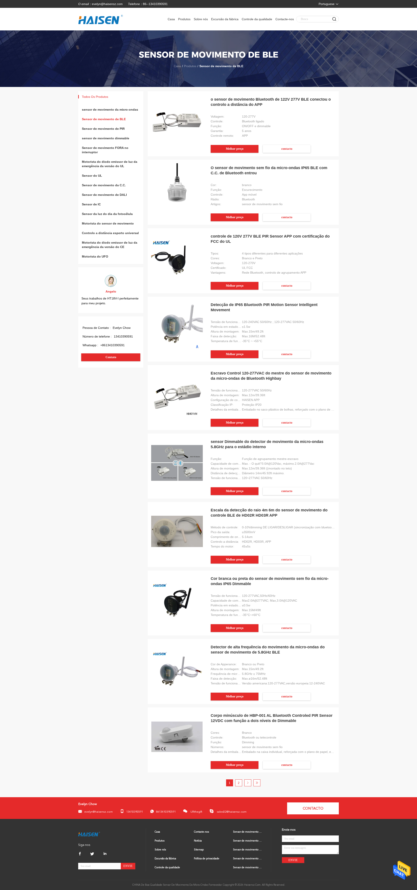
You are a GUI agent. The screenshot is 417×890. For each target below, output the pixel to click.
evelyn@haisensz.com (107, 4)
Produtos (184, 19)
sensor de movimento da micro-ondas (110, 109)
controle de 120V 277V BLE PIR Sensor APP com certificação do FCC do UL (270, 239)
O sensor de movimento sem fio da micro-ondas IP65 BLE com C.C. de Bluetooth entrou (269, 170)
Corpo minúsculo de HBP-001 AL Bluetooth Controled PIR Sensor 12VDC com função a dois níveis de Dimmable (272, 718)
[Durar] (256, 782)
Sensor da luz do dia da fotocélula (107, 214)
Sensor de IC (91, 204)
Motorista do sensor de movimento (108, 223)
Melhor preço (234, 148)
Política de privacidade (206, 858)
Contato (111, 357)
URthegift (196, 811)
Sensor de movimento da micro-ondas (247, 832)
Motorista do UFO (95, 256)
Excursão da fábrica (224, 19)
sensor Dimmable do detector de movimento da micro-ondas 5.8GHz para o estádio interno (267, 444)
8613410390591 (166, 811)
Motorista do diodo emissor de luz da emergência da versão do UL (109, 164)
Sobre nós (201, 19)
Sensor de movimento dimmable (247, 858)
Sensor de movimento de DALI (104, 194)
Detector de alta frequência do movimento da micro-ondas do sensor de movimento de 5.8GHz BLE (268, 649)
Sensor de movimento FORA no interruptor (105, 150)
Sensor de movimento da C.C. (104, 185)
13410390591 (134, 811)
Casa (171, 19)
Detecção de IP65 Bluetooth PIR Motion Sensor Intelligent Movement (264, 307)
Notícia (198, 841)
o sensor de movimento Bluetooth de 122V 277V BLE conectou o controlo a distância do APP (271, 102)
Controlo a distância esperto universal (110, 233)
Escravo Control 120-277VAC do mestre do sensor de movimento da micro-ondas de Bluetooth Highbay (271, 376)
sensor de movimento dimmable (105, 138)
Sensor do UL (92, 175)
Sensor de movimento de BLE (104, 119)
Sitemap (199, 849)
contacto (286, 148)
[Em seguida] (247, 782)
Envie (128, 866)
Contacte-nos (284, 19)
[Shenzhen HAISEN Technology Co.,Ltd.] (89, 833)
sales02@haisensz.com (231, 811)
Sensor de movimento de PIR (103, 128)
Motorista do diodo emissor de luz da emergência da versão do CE (109, 245)
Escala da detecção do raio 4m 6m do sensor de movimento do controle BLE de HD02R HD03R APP (269, 512)
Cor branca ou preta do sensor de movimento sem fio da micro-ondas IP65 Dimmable (270, 581)
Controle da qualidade (257, 19)
